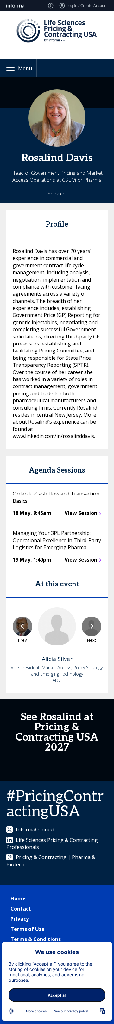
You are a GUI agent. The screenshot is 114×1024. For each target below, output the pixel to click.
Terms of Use (27, 928)
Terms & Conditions (35, 939)
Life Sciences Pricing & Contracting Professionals (52, 843)
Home (18, 898)
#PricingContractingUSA (55, 804)
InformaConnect (35, 829)
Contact (20, 908)
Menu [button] (25, 68)
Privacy (19, 918)
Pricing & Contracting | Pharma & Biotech (50, 861)
